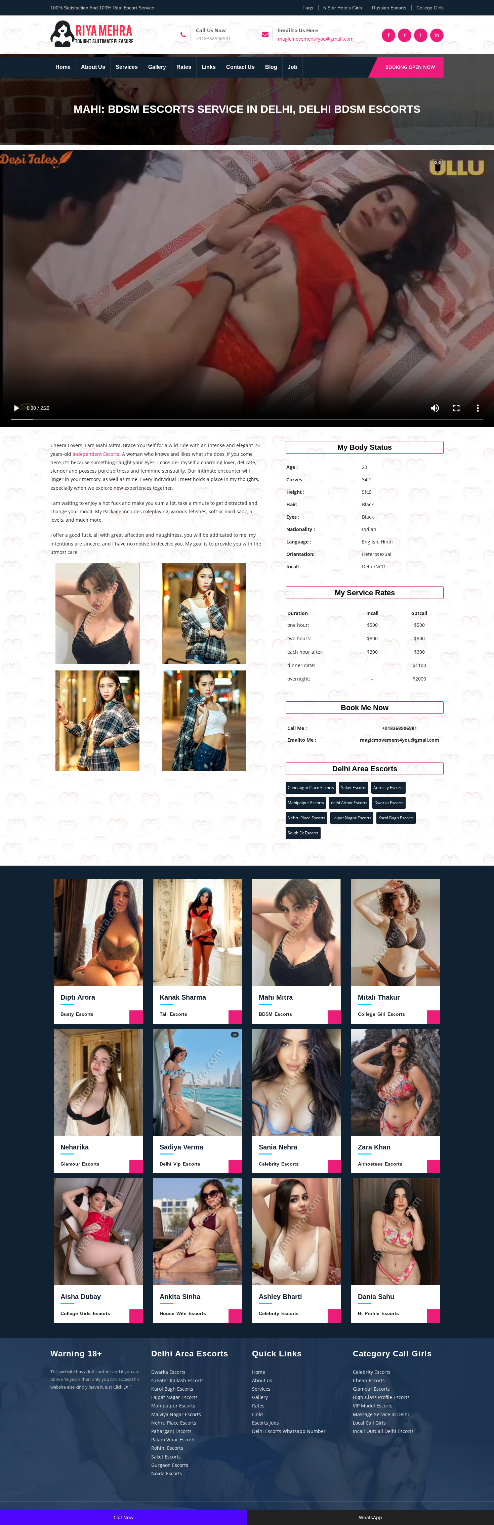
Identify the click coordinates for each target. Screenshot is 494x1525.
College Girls (430, 7)
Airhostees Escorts (380, 1164)
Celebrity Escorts (279, 1164)
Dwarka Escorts (389, 802)
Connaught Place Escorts (311, 787)
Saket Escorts (353, 787)
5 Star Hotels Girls (342, 7)
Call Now (123, 1517)
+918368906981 (213, 38)
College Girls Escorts (85, 1313)
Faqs (307, 7)
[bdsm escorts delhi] (92, 33)
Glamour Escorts (79, 1164)
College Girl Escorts (381, 1014)
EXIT (127, 1387)
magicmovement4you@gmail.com (316, 39)
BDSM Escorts (275, 1014)
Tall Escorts (173, 1014)
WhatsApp (370, 1517)
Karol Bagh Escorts (396, 818)
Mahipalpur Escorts (306, 802)
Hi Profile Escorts (378, 1313)
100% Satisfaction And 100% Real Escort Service (102, 7)
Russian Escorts (389, 7)
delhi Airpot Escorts (349, 802)
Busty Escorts (76, 1014)
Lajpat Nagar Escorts (351, 818)
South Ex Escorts (303, 833)
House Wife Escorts (183, 1313)
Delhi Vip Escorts (180, 1164)
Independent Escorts (96, 454)
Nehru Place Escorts (306, 818)
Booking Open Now (410, 67)
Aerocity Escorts (388, 787)
